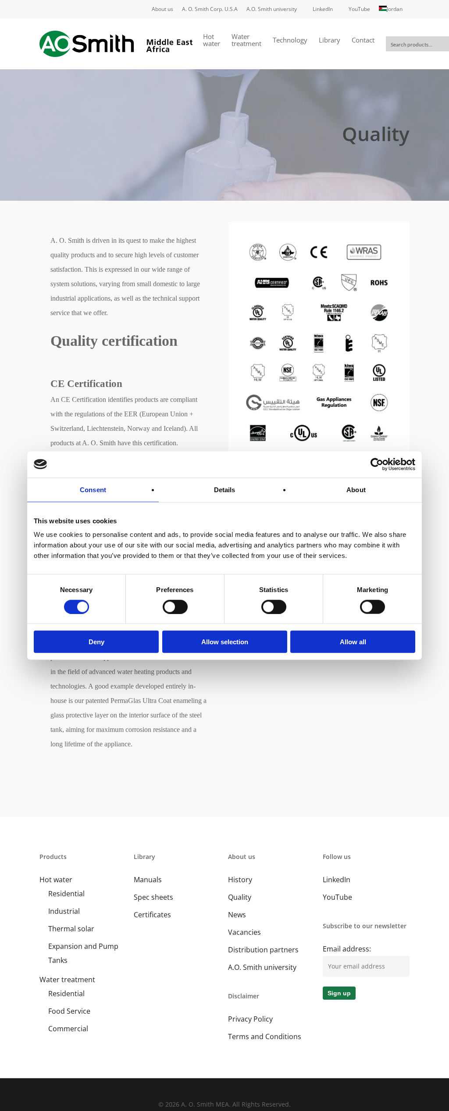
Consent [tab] (93, 489)
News (237, 914)
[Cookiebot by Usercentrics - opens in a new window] (377, 464)
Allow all (353, 642)
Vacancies (244, 932)
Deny (96, 642)
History (240, 879)
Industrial (64, 911)
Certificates (152, 914)
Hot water (55, 879)
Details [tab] (224, 489)
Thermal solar (71, 929)
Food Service (69, 1011)
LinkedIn (336, 879)
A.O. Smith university (262, 967)
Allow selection (224, 642)
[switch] (175, 607)
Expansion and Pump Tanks (83, 953)
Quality (239, 897)
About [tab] (356, 489)
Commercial (68, 1028)
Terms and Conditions (264, 1036)
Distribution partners (263, 950)
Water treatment (67, 979)
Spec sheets (153, 897)
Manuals (148, 879)
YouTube (337, 897)
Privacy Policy (250, 1019)
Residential (66, 893)
